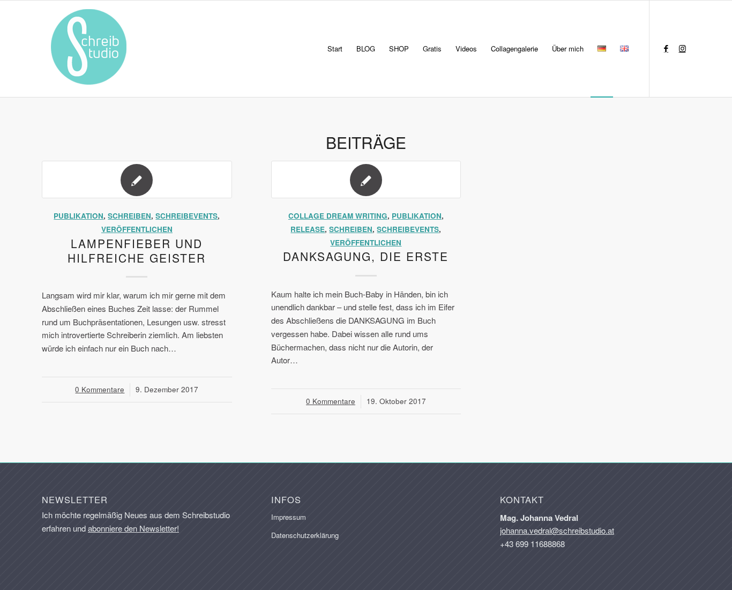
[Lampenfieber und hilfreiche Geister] (137, 179)
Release (307, 229)
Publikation (78, 216)
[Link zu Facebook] (666, 48)
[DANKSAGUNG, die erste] (366, 179)
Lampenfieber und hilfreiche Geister (137, 250)
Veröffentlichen (137, 229)
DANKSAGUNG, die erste (366, 256)
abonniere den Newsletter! (133, 528)
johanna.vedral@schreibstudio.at (557, 530)
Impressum (288, 517)
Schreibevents (186, 216)
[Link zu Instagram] (682, 48)
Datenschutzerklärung (305, 535)
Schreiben (129, 216)
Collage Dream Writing (337, 216)
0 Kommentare (99, 389)
